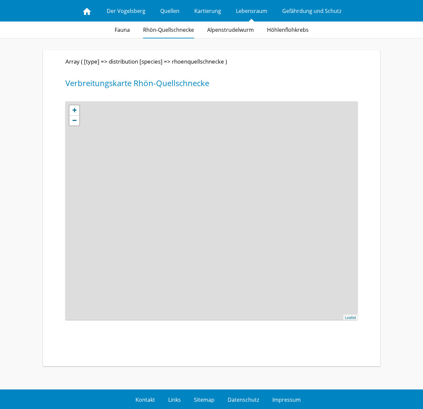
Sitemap (204, 399)
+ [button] (74, 110)
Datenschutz (243, 399)
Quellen (169, 11)
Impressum (286, 399)
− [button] (74, 120)
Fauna (122, 29)
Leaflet (350, 317)
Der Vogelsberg (126, 11)
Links (174, 399)
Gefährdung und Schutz (311, 11)
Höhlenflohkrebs (288, 29)
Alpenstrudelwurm (230, 29)
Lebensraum (251, 11)
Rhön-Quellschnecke (168, 29)
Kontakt (145, 399)
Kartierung (207, 11)
